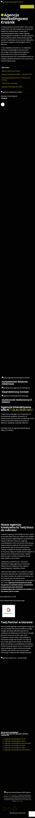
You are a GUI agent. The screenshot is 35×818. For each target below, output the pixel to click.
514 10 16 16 (7, 795)
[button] (17, 9)
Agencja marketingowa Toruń (14, 739)
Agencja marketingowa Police (14, 741)
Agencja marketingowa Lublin (14, 745)
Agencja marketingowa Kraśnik (12, 87)
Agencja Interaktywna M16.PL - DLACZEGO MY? (17, 74)
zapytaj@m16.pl (15, 795)
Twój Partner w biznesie (9, 83)
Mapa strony (19, 801)
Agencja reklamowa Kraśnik (11, 71)
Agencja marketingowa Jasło (14, 748)
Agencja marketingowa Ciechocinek (17, 750)
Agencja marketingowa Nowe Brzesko (17, 743)
